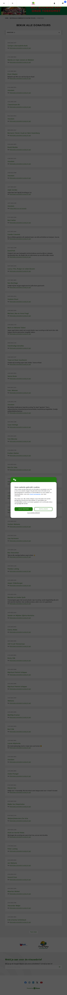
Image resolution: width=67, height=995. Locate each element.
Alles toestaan (24, 509)
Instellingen (43, 509)
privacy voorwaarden (35, 494)
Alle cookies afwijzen (33, 513)
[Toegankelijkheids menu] (65, 2)
